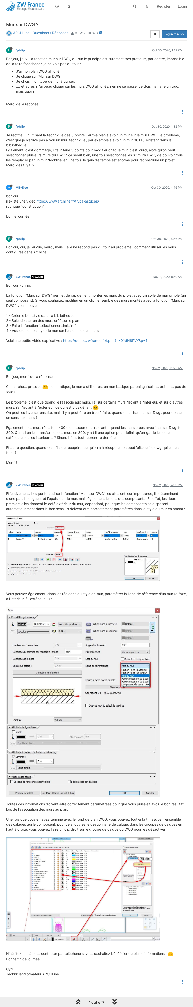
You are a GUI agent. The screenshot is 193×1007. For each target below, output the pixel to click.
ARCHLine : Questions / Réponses (40, 33)
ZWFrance (23, 277)
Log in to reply (174, 34)
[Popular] (69, 6)
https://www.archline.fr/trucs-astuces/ (67, 201)
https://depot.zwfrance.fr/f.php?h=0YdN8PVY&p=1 (105, 340)
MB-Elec (22, 187)
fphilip (20, 50)
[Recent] (57, 6)
